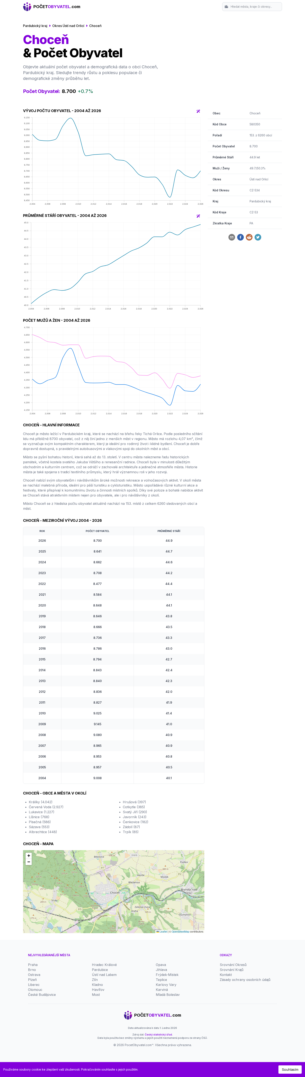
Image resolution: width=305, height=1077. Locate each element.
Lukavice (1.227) (41, 812)
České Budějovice (42, 995)
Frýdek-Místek (167, 975)
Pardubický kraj (35, 26)
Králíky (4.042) (40, 802)
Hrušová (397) (134, 802)
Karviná (162, 990)
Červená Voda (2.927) (46, 807)
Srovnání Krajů (231, 970)
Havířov (98, 990)
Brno (32, 970)
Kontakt (226, 975)
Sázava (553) (39, 827)
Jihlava (161, 970)
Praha (33, 965)
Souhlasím (290, 1069)
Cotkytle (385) (134, 807)
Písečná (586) (40, 822)
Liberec (34, 985)
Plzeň (32, 980)
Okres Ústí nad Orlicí (68, 26)
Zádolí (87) (131, 827)
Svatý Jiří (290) (135, 812)
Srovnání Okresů (233, 965)
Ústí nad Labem (104, 975)
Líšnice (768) (39, 817)
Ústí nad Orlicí (259, 179)
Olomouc (35, 990)
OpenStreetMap (180, 931)
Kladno (97, 985)
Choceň (95, 26)
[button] (29, 856)
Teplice (161, 980)
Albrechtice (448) (43, 832)
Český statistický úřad (158, 1034)
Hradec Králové (104, 965)
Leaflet (163, 931)
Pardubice (100, 970)
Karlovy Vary (166, 985)
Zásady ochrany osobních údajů (245, 980)
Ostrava (34, 975)
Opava (161, 965)
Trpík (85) (131, 832)
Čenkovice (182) (135, 822)
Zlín (95, 980)
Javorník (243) (134, 817)
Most (96, 995)
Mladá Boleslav (168, 995)
